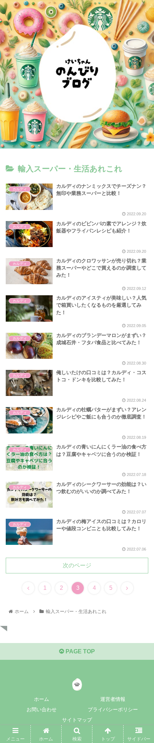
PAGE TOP (79, 651)
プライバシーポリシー (113, 709)
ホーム (41, 699)
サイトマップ (77, 720)
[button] (139, 629)
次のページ (77, 565)
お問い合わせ (42, 709)
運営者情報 (112, 699)
